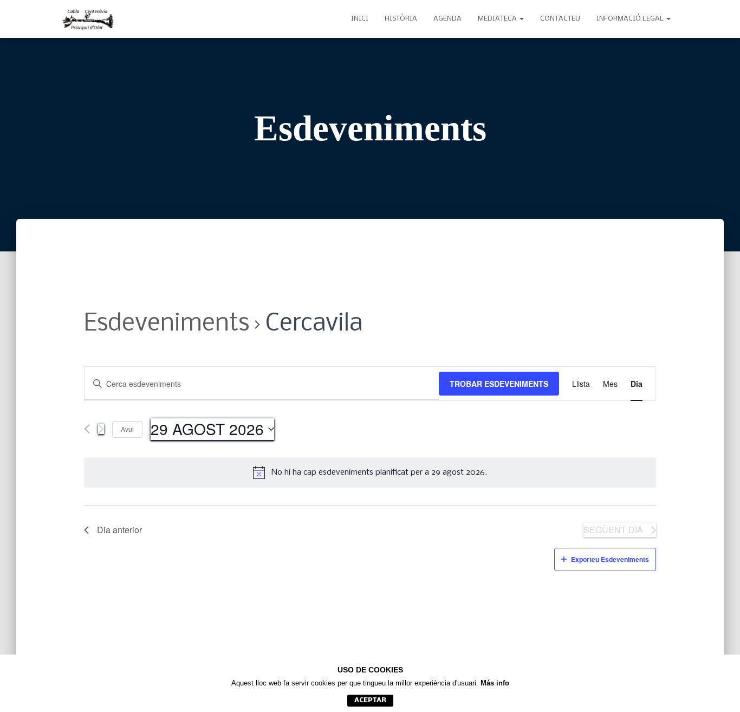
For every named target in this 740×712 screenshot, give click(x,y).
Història (401, 18)
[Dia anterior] (87, 429)
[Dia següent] (101, 429)
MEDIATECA (498, 18)
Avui (127, 428)
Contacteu (560, 18)
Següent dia (613, 529)
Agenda (447, 18)
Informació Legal (630, 18)
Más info (495, 683)
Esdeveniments (166, 324)
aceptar (370, 700)
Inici (359, 18)
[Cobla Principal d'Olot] (88, 19)
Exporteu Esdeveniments (610, 559)
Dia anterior (119, 529)
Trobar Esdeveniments (499, 383)
